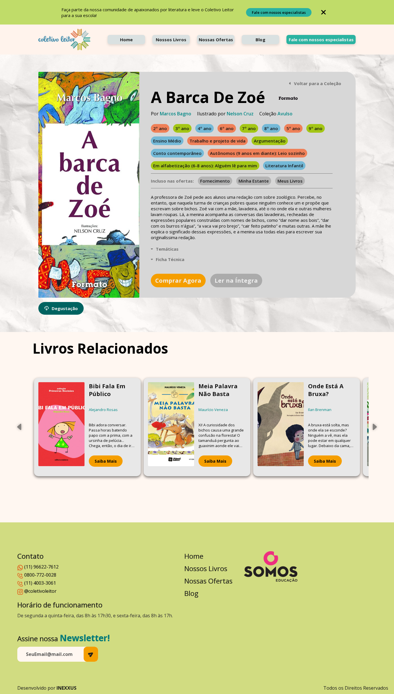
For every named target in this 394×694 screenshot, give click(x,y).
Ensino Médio (167, 141)
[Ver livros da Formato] (288, 98)
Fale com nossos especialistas (279, 12)
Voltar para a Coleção (317, 83)
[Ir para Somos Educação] (270, 566)
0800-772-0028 (40, 575)
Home (126, 39)
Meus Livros (290, 181)
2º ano (160, 128)
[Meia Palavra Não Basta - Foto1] (171, 427)
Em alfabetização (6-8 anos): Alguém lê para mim (205, 165)
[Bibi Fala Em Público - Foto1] (61, 427)
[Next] (374, 427)
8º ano (271, 128)
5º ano (293, 128)
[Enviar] (91, 654)
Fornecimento (215, 181)
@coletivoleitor (40, 591)
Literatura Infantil (284, 165)
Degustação (65, 308)
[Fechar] (323, 12)
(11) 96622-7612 (41, 567)
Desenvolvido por (46, 688)
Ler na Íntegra (236, 280)
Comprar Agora (178, 280)
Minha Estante (254, 181)
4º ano (204, 128)
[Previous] (19, 427)
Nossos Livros (171, 39)
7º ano (249, 128)
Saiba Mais (106, 461)
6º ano (227, 128)
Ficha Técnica (170, 259)
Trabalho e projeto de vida (217, 141)
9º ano (315, 128)
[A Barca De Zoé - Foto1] (88, 185)
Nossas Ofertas (216, 39)
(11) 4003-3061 (40, 583)
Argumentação (270, 141)
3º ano (182, 128)
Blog (260, 39)
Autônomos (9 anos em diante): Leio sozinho (257, 153)
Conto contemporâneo (177, 153)
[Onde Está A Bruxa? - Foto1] (281, 427)
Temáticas (167, 249)
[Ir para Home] (64, 39)
